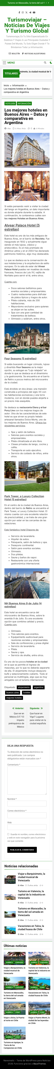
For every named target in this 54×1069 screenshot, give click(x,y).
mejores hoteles (14, 698)
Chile (42, 987)
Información (24, 103)
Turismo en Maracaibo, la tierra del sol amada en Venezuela (32, 912)
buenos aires (12, 692)
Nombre (12, 799)
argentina (38, 687)
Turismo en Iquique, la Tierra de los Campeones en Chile (13, 1045)
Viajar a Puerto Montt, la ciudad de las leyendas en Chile (39, 1020)
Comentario (13, 764)
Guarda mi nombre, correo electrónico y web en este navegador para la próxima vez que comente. (26, 837)
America (9, 962)
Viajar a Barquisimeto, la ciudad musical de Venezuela (31, 877)
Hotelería (10, 103)
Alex (9, 128)
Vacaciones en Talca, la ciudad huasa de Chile (24, 3)
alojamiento (24, 687)
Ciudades (19, 962)
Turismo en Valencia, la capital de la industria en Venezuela (31, 894)
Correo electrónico (16, 810)
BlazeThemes (39, 1063)
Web (9, 822)
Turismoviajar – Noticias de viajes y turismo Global (27, 25)
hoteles (26, 692)
